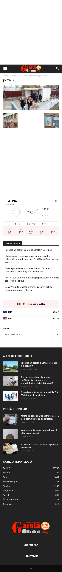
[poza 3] (31, 109)
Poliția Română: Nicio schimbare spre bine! (29, 75)
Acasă (5, 75)
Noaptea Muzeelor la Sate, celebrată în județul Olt (29, 250)
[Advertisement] (31, 32)
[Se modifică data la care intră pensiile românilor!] (10, 448)
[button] (5, 69)
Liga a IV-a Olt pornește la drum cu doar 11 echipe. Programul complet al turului (29, 288)
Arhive (6, 328)
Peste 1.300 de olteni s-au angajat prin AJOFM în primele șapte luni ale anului (32, 279)
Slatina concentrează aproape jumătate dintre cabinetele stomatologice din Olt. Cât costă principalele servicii (31, 259)
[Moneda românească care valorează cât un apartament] (10, 434)
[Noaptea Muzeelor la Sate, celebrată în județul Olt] (10, 366)
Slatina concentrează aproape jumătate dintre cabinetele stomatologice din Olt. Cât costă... (37, 380)
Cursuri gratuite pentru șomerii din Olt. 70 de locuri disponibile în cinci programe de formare (29, 270)
